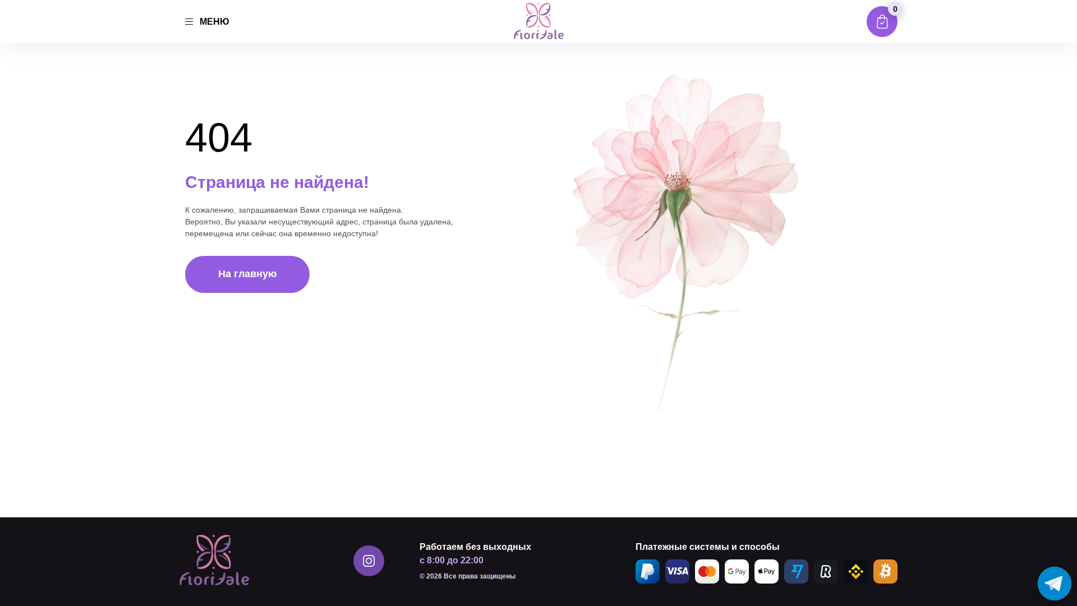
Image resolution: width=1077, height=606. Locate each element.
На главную (247, 273)
